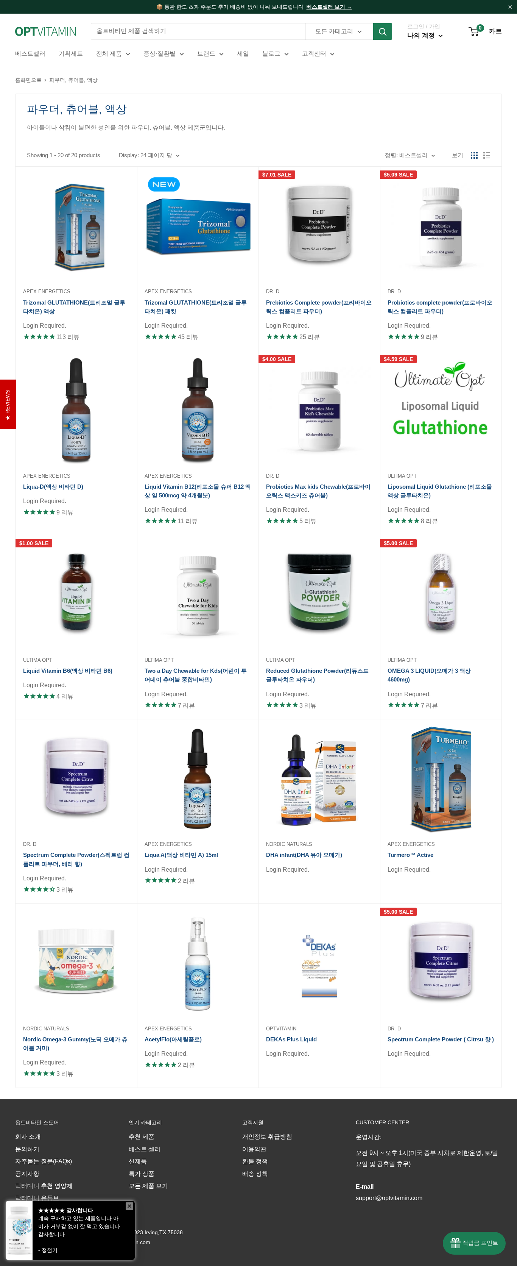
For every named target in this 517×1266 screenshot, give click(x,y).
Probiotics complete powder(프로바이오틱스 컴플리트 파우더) (440, 306)
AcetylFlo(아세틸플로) (173, 1039)
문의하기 (27, 1149)
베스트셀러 (30, 53)
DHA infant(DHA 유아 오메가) (304, 855)
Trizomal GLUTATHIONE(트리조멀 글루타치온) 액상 (74, 306)
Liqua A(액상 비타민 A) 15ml (181, 855)
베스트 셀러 (144, 1149)
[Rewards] (474, 1243)
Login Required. (44, 325)
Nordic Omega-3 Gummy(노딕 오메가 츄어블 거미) (75, 1043)
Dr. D (272, 291)
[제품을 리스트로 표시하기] (486, 155)
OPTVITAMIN (281, 1029)
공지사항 (27, 1174)
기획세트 (71, 53)
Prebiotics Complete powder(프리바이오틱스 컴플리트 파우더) (319, 306)
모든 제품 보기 (148, 1186)
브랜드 (206, 53)
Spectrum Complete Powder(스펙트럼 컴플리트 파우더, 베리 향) (76, 859)
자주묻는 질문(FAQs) (43, 1161)
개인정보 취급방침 (267, 1136)
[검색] (382, 31)
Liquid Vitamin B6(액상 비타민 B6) (67, 670)
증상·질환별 (159, 53)
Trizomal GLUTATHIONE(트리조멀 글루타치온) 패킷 (196, 306)
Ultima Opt (402, 476)
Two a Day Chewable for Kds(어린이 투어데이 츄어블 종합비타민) (196, 675)
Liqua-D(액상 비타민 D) (53, 486)
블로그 (271, 53)
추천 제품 (141, 1136)
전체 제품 (109, 53)
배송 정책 (255, 1174)
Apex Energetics (46, 291)
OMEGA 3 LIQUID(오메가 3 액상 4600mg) (429, 675)
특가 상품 (141, 1174)
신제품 (138, 1161)
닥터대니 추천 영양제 (44, 1186)
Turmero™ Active (410, 855)
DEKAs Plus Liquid (291, 1039)
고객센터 (314, 53)
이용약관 (254, 1149)
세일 (243, 53)
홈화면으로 (28, 80)
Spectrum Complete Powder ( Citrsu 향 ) (441, 1039)
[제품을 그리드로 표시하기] (474, 155)
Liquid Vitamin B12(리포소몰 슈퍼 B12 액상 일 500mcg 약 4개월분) (198, 491)
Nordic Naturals (289, 844)
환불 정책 (255, 1161)
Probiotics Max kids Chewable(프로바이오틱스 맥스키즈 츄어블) (318, 491)
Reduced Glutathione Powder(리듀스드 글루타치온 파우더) (317, 675)
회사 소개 (28, 1136)
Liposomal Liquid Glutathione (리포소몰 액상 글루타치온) (440, 491)
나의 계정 (422, 35)
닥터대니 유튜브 (37, 1198)
